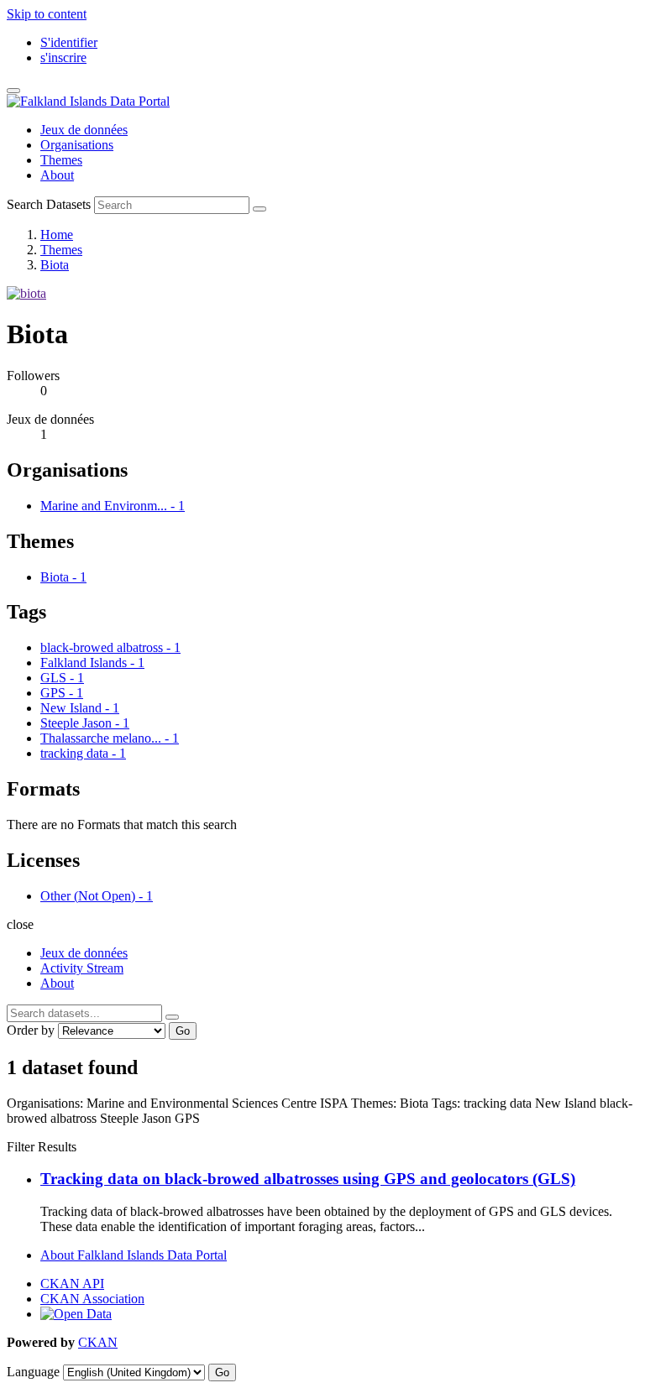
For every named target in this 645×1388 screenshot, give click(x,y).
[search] (172, 1017)
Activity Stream (81, 968)
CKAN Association (92, 1298)
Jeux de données (84, 130)
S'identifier (68, 42)
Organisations (76, 145)
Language (33, 1372)
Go (183, 1031)
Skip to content (47, 14)
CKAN (98, 1342)
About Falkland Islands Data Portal (133, 1255)
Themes (61, 160)
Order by (31, 1030)
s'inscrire (63, 57)
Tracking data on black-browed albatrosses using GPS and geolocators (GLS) (307, 1178)
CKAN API (72, 1283)
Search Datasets (49, 204)
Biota (54, 265)
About (57, 175)
